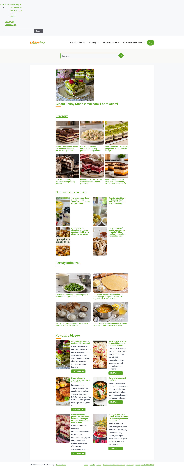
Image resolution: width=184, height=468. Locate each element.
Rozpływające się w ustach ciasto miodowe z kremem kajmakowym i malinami (118, 417)
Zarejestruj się (10, 25)
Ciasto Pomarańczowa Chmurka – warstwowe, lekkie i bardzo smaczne (115, 182)
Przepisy (92, 42)
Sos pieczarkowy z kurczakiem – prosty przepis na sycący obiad (90, 149)
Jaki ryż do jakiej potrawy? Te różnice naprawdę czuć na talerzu (72, 324)
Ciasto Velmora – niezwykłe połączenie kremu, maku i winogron (116, 149)
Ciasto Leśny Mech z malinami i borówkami (87, 104)
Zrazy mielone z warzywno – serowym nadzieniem (80, 380)
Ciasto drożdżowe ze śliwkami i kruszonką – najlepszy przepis (117, 343)
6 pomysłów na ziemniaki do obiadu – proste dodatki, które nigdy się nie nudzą (80, 231)
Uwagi (13, 16)
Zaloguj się (9, 22)
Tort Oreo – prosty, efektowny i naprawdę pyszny (65, 182)
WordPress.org (16, 7)
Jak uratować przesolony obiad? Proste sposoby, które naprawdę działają (110, 324)
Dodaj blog (130, 465)
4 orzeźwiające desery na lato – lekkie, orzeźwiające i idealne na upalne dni (81, 201)
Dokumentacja (16, 10)
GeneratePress (61, 465)
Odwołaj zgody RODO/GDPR (145, 465)
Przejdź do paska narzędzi (10, 4)
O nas (86, 465)
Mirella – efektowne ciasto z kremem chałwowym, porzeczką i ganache (67, 149)
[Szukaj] (121, 55)
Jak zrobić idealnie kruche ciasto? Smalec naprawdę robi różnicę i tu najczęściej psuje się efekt (107, 296)
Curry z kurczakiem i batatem (117, 379)
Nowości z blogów (77, 42)
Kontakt (92, 465)
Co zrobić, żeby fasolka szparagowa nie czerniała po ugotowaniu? (73, 296)
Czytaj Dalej (78, 371)
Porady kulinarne (110, 42)
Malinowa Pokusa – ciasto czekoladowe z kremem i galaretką (91, 182)
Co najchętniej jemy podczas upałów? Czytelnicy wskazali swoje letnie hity (116, 201)
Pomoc (13, 13)
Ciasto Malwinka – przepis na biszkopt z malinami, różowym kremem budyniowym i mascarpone (80, 418)
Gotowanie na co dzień (132, 42)
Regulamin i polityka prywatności (114, 465)
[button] (150, 43)
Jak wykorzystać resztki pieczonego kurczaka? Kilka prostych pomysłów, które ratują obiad (117, 232)
